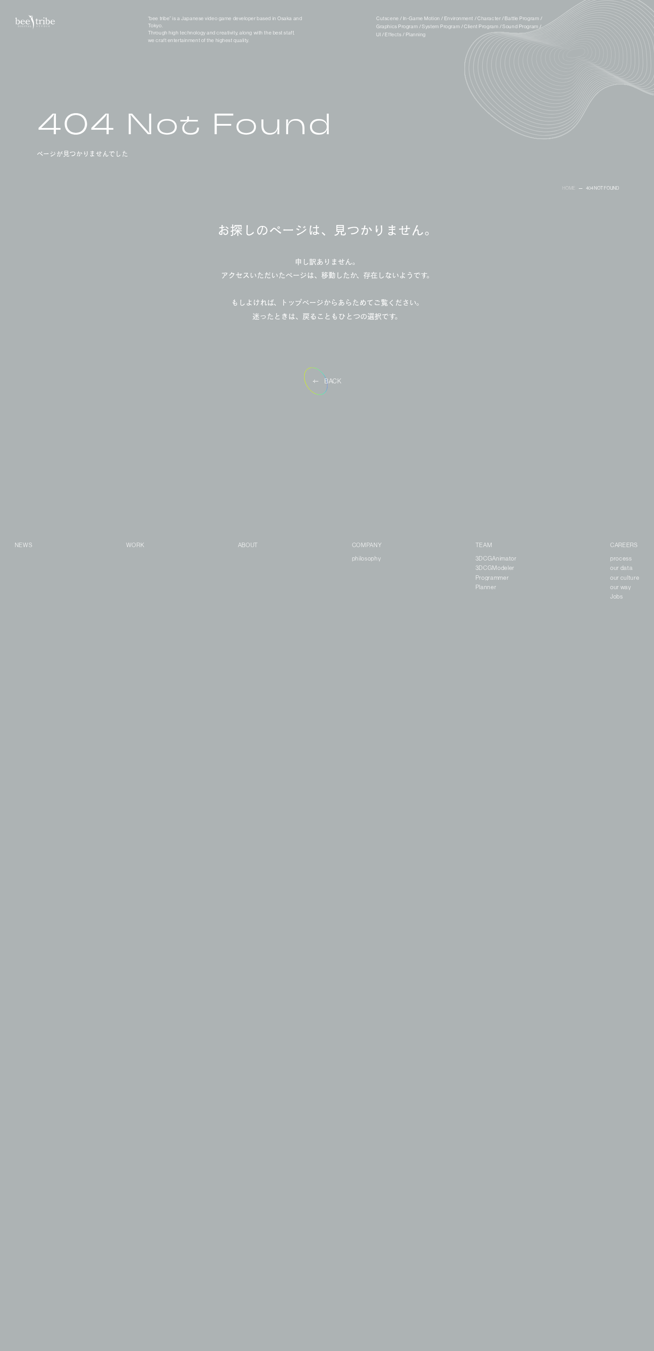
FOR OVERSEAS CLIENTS (596, 1329)
